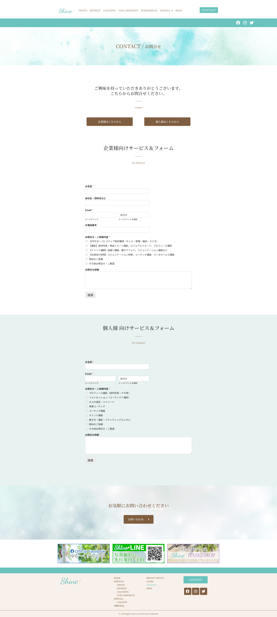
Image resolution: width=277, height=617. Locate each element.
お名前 (89, 186)
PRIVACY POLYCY (155, 577)
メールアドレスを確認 (128, 219)
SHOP (179, 10)
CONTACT (151, 584)
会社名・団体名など (95, 198)
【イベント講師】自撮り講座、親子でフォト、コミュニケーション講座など (128, 250)
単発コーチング (97, 406)
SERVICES (119, 581)
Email (89, 210)
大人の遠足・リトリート (101, 402)
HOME (117, 577)
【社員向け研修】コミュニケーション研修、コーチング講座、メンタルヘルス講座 (131, 254)
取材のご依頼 (96, 259)
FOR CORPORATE (128, 10)
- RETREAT (120, 588)
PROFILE (165, 10)
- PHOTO (119, 584)
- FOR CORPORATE (124, 595)
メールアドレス (91, 219)
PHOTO (83, 10)
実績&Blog (119, 605)
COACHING (109, 10)
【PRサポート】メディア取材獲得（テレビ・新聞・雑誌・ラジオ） (124, 241)
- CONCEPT (120, 602)
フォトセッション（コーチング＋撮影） (110, 397)
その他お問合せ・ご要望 (101, 263)
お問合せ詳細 (92, 269)
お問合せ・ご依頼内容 (97, 237)
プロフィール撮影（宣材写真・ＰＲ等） (110, 393)
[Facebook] (238, 23)
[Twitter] (252, 23)
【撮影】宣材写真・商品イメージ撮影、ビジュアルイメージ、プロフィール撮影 (130, 245)
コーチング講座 (97, 410)
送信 (90, 295)
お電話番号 (91, 225)
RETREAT (95, 10)
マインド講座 (96, 415)
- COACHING (121, 591)
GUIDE (149, 581)
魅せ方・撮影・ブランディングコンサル (109, 419)
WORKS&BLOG (149, 10)
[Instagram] (245, 23)
